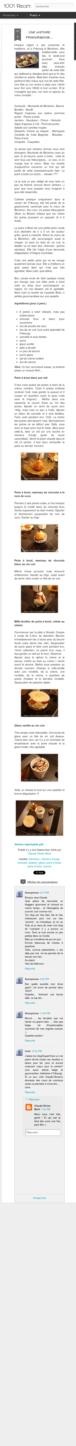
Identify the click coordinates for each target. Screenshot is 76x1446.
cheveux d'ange (50, 859)
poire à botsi (53, 862)
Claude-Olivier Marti (39, 853)
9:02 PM (44, 979)
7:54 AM (45, 1109)
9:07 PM (44, 892)
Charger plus (39, 1198)
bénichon (34, 859)
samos (47, 866)
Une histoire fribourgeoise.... (39, 34)
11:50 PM (45, 1013)
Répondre (30, 968)
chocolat (22, 862)
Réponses (34, 1099)
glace (42, 862)
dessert (33, 862)
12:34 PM (37, 1051)
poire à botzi (35, 866)
